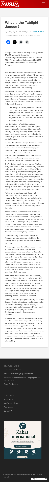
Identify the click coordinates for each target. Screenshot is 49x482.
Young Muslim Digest (14, 474)
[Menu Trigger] (43, 3)
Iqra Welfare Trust (11, 403)
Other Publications (11, 384)
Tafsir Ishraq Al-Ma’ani (12, 370)
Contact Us (8, 411)
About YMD (8, 399)
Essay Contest (38, 32)
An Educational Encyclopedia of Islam (19, 374)
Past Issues (8, 407)
